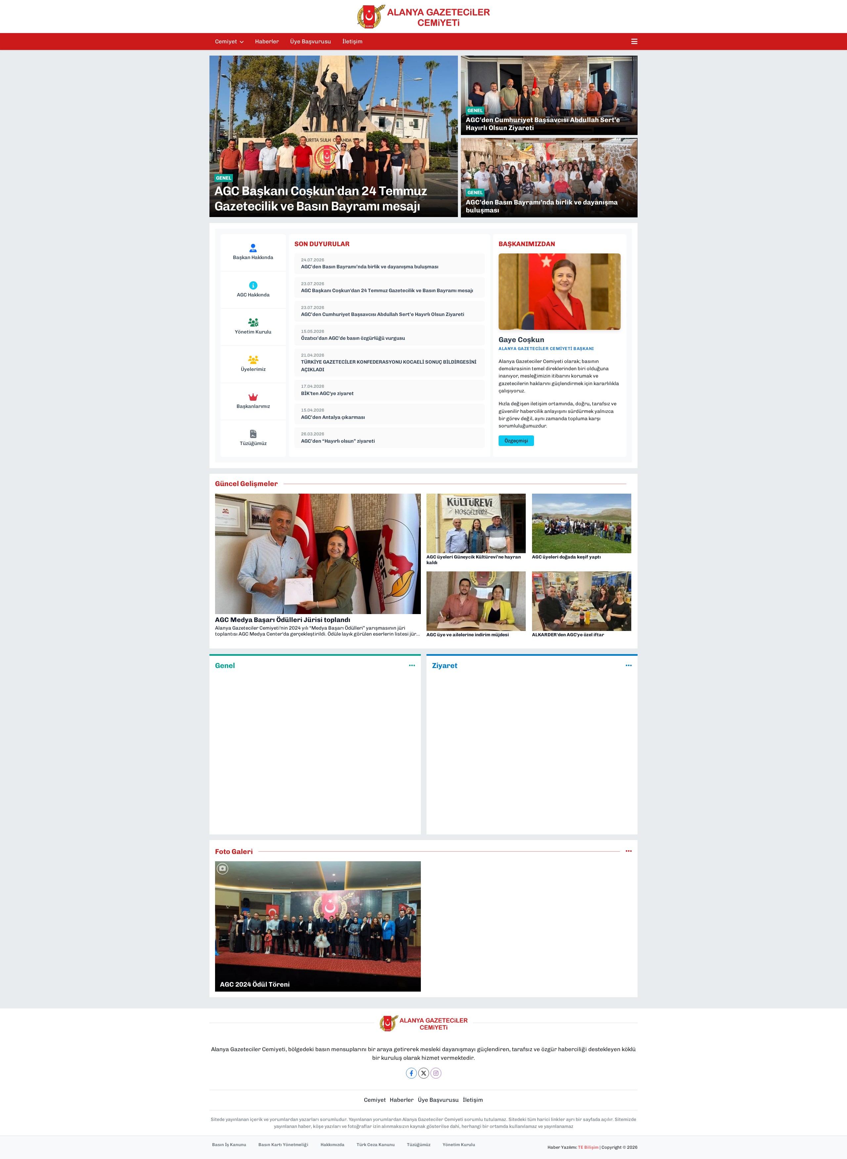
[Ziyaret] (629, 665)
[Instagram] (435, 1073)
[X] (423, 1073)
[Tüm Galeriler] (629, 851)
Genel (225, 665)
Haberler (267, 41)
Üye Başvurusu (310, 41)
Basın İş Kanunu (229, 1144)
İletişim (352, 41)
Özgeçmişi (516, 441)
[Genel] (412, 665)
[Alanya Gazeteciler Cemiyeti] (423, 16)
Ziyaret (445, 665)
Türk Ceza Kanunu (376, 1144)
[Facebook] (411, 1073)
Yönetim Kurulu (459, 1144)
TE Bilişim (588, 1147)
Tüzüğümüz (418, 1144)
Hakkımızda (332, 1144)
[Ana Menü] (634, 41)
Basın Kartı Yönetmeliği (283, 1144)
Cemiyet (226, 41)
